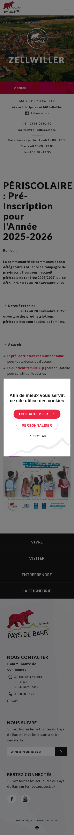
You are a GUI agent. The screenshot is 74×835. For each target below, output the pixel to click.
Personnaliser (37, 425)
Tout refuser (37, 436)
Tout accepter (33, 414)
